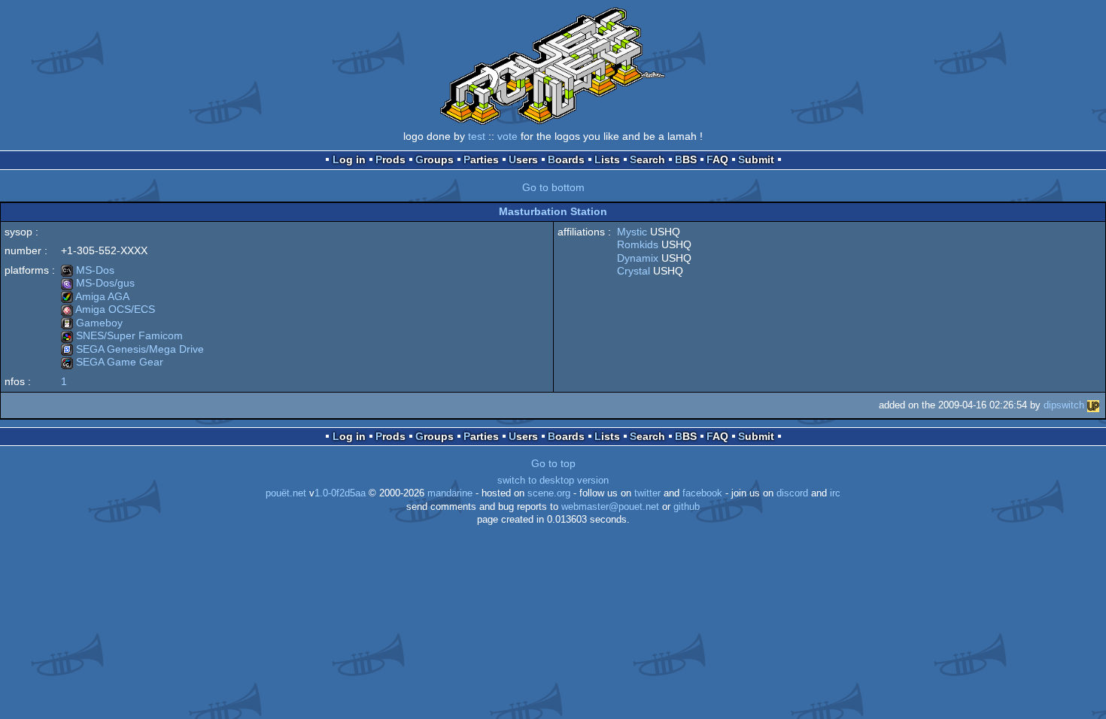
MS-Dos (87, 270)
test (476, 136)
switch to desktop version (553, 480)
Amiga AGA (95, 296)
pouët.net (286, 493)
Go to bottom (553, 187)
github (686, 507)
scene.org (548, 493)
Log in (349, 159)
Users (523, 159)
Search (647, 159)
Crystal (633, 271)
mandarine (449, 493)
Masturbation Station (553, 211)
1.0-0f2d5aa (340, 493)
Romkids (637, 244)
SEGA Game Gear (112, 362)
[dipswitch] (1093, 405)
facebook (702, 493)
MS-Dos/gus (98, 283)
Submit (756, 159)
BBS (686, 159)
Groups (434, 159)
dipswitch (1064, 405)
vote (507, 136)
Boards (566, 159)
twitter (647, 493)
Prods (390, 159)
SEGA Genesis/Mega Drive (132, 349)
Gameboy (92, 323)
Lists (607, 159)
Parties (481, 159)
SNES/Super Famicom (122, 335)
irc (835, 493)
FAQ (717, 159)
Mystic (632, 232)
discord (792, 493)
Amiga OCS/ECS (108, 309)
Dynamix (637, 258)
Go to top (553, 463)
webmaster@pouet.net (610, 507)
